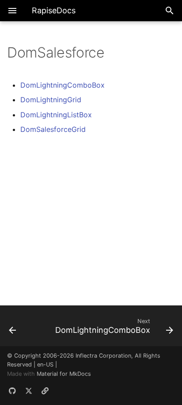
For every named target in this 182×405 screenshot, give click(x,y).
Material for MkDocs (64, 373)
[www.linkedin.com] (45, 391)
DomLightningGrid (50, 99)
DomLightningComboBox (62, 85)
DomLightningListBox (56, 114)
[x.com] (29, 391)
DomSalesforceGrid (53, 129)
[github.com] (12, 391)
